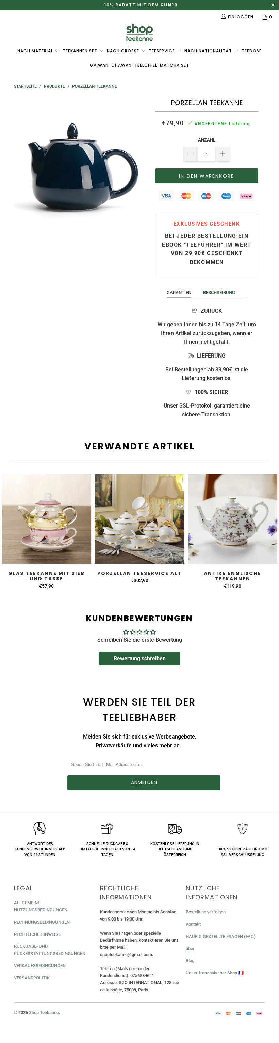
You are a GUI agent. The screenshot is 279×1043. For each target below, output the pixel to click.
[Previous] (21, 165)
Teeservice (162, 51)
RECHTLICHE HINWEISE (37, 934)
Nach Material (35, 51)
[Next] (141, 165)
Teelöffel (145, 65)
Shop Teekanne (44, 1012)
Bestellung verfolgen (206, 911)
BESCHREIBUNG (219, 292)
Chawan (121, 65)
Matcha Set (174, 65)
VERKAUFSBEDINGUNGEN (40, 965)
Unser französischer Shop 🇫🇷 (215, 972)
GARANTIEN (179, 292)
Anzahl (206, 140)
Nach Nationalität (208, 51)
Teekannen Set (81, 51)
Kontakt (193, 924)
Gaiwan (99, 65)
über (190, 948)
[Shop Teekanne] (139, 32)
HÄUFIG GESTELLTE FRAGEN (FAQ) (221, 936)
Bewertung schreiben (140, 658)
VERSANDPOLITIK (32, 977)
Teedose (252, 51)
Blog (190, 960)
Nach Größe (124, 51)
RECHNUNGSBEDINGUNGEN (42, 922)
